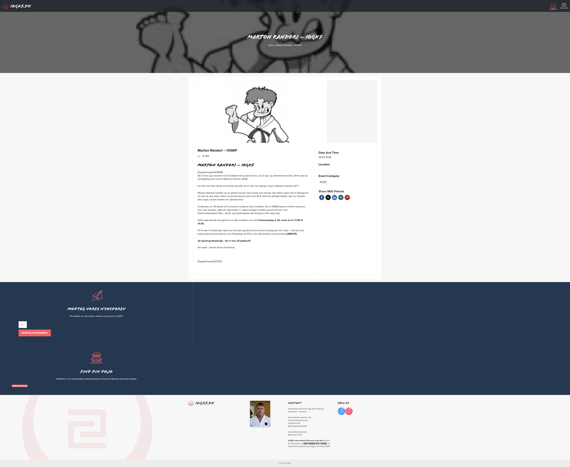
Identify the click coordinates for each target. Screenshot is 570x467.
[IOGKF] (17, 7)
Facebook (321, 197)
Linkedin (334, 197)
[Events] (553, 7)
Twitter (328, 197)
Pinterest (347, 197)
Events (553, 9)
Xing (340, 197)
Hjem (271, 45)
